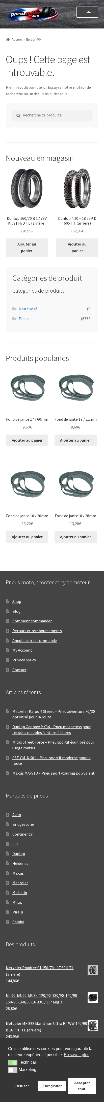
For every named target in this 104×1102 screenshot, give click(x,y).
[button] (12, 1062)
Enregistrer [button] (52, 1086)
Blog (16, 611)
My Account (22, 650)
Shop (16, 601)
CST (15, 843)
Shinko (18, 921)
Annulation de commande (34, 640)
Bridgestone (23, 824)
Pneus (24, 318)
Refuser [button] (22, 1086)
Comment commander (32, 620)
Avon (16, 814)
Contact (19, 669)
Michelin (19, 892)
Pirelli (17, 911)
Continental (23, 834)
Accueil (17, 39)
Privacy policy (24, 659)
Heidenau (20, 863)
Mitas (17, 902)
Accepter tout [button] (82, 1086)
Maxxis (18, 873)
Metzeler (20, 882)
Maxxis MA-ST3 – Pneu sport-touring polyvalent (53, 773)
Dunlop (18, 853)
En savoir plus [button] (76, 1055)
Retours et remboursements (37, 630)
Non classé (28, 308)
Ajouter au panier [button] (26, 247)
